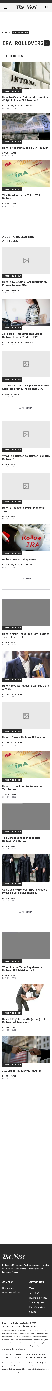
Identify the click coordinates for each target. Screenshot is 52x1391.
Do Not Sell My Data (10, 1372)
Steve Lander (9, 153)
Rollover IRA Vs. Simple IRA (19, 559)
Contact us (8, 1288)
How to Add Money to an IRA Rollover (25, 147)
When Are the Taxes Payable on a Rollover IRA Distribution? (22, 969)
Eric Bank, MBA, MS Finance (17, 106)
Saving (32, 1311)
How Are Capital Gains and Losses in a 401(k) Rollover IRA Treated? (25, 99)
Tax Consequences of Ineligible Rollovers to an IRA (21, 839)
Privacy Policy (18, 1355)
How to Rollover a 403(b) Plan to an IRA (23, 509)
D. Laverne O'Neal (12, 694)
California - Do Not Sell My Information (36, 1355)
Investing (34, 1293)
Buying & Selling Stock (37, 1297)
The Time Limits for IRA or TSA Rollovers (21, 197)
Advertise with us (11, 1292)
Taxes (32, 1288)
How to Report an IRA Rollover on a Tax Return (23, 788)
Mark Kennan (8, 464)
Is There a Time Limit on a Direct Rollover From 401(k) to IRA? (22, 335)
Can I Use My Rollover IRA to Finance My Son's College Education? (24, 891)
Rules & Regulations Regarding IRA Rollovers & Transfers (23, 1021)
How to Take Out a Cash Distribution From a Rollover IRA (24, 283)
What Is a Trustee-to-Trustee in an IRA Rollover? (26, 457)
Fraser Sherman (10, 290)
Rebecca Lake (9, 204)
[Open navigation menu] (5, 7)
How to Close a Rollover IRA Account (24, 737)
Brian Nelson (9, 1076)
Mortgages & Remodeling (36, 1307)
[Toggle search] (47, 7)
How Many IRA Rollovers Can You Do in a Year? (25, 687)
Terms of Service (6, 1355)
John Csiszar (9, 794)
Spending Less (36, 1302)
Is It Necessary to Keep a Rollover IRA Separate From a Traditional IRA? (25, 387)
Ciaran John (8, 1027)
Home (4, 32)
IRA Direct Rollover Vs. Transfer (21, 1070)
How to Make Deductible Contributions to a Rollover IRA (25, 635)
